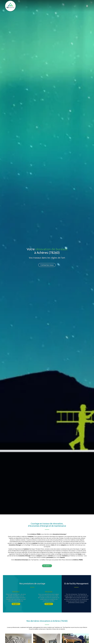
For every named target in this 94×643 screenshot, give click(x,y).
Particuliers (16, 592)
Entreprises (48, 592)
